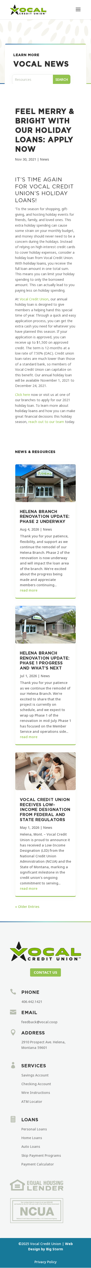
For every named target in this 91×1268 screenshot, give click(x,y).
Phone (30, 992)
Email (29, 1013)
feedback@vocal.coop (39, 1022)
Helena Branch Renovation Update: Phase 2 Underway (45, 517)
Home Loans (31, 1137)
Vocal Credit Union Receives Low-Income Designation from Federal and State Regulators (45, 810)
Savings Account (35, 1075)
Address (33, 1033)
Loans (29, 1120)
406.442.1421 (31, 1001)
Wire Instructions (35, 1092)
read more (28, 590)
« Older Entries (27, 906)
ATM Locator (31, 1101)
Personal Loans (34, 1129)
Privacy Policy (45, 1262)
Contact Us (45, 972)
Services (33, 1066)
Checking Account (36, 1084)
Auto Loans (30, 1146)
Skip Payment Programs (41, 1155)
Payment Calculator (37, 1164)
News (44, 159)
